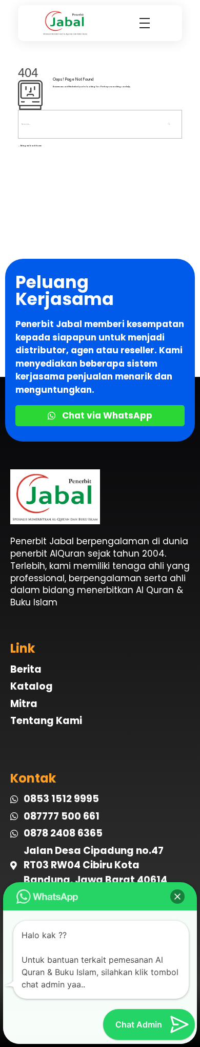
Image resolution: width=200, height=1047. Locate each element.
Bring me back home (31, 146)
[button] (177, 896)
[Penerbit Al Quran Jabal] (67, 23)
